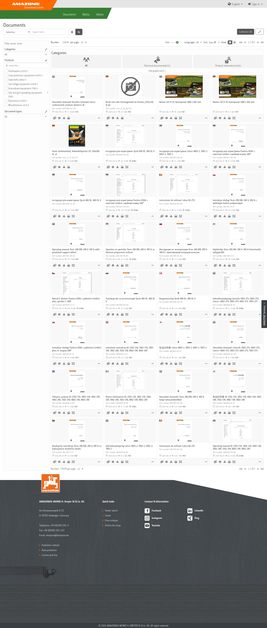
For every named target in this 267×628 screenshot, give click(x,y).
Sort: (205, 42)
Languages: (189, 42)
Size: (167, 42)
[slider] (177, 42)
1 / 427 (251, 42)
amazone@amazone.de (57, 535)
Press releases (111, 520)
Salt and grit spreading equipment (25, 94)
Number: (55, 42)
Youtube (156, 525)
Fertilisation (17, 71)
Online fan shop (113, 525)
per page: (74, 42)
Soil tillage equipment (22, 84)
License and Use (49, 555)
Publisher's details (50, 545)
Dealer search (111, 510)
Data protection (49, 550)
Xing (197, 517)
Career (108, 515)
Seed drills (16, 79)
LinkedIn (199, 510)
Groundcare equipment (22, 88)
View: (224, 42)
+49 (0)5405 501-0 (59, 525)
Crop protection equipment (24, 75)
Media (86, 14)
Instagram (157, 517)
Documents (69, 14)
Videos (100, 14)
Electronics (16, 100)
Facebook (156, 510)
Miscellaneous (17, 105)
